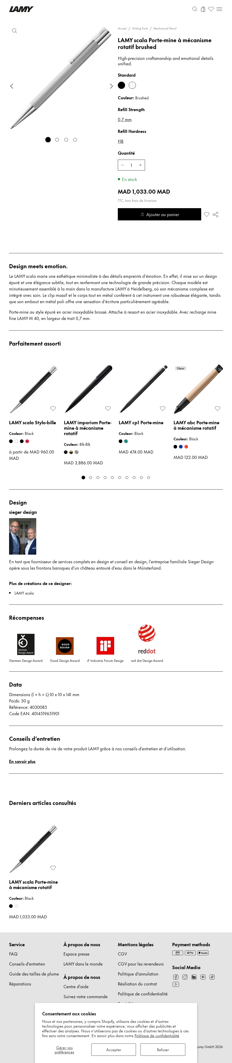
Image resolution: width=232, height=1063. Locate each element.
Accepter (113, 1049)
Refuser (163, 1049)
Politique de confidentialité (157, 1035)
